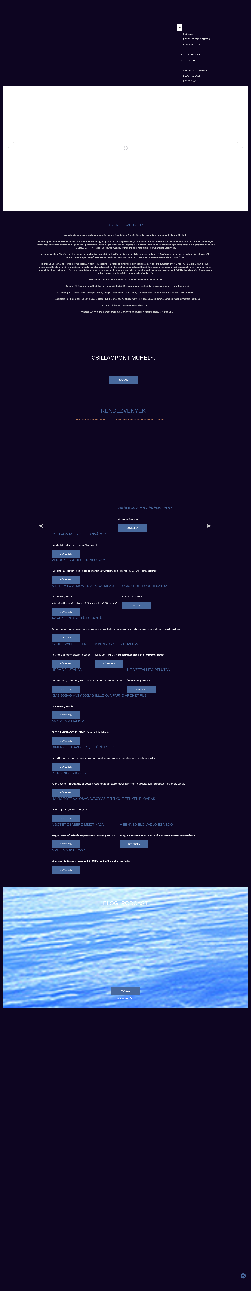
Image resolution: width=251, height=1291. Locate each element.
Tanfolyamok (194, 54)
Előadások (193, 61)
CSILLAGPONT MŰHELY (195, 71)
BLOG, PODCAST (191, 76)
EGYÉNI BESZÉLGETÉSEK (196, 39)
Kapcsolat (189, 81)
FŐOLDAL (188, 34)
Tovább (123, 380)
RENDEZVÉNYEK (192, 44)
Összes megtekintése (125, 992)
